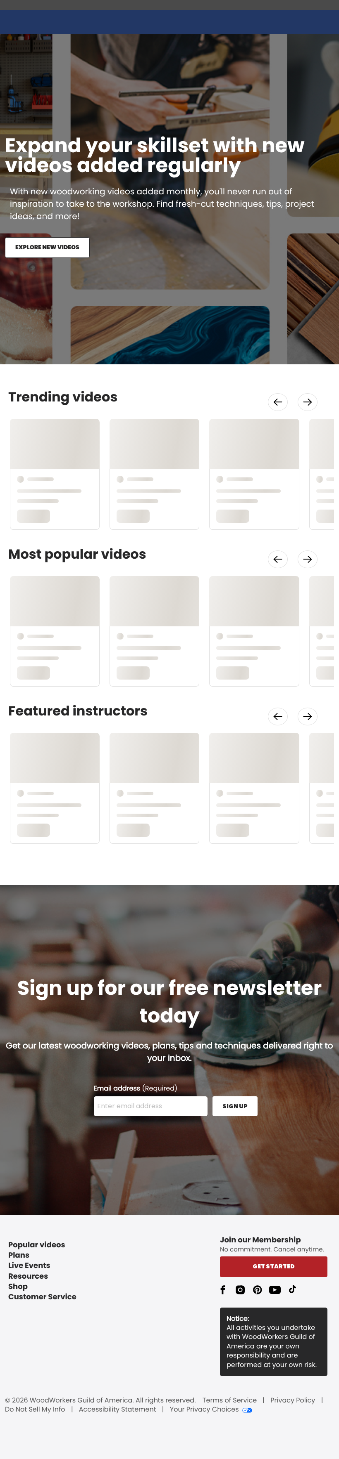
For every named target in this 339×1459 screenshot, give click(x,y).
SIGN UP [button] (235, 1106)
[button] (278, 402)
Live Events (29, 1266)
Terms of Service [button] (230, 1400)
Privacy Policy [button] (292, 1400)
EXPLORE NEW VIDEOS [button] (47, 247)
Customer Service (42, 1297)
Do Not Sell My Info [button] (35, 1409)
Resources (28, 1276)
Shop (18, 1287)
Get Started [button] (274, 1266)
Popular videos (36, 1245)
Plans (18, 1255)
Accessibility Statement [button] (117, 1409)
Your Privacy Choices (204, 1409)
